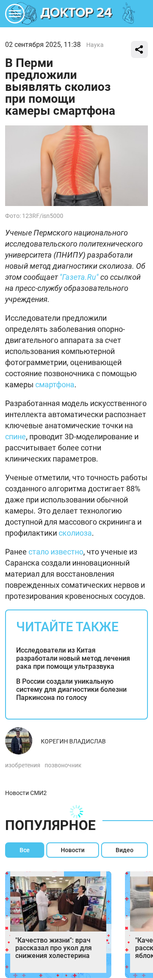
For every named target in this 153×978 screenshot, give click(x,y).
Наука (95, 44)
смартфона (54, 384)
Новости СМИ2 (26, 792)
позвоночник (63, 765)
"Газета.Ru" (79, 277)
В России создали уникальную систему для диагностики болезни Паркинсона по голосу (71, 689)
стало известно (55, 551)
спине (15, 436)
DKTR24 (76, 14)
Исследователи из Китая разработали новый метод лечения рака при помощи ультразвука (73, 658)
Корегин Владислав (73, 741)
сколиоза (75, 532)
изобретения (22, 765)
